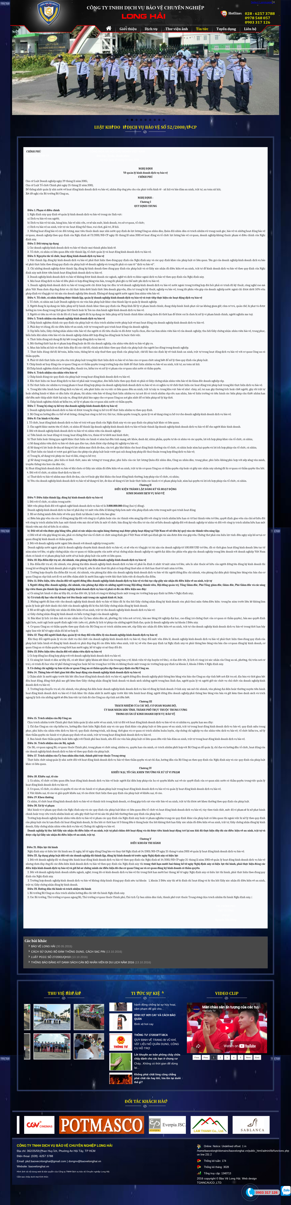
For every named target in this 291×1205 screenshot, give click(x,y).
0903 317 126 (267, 1192)
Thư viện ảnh (176, 29)
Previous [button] (28, 1028)
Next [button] (100, 1028)
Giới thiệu (128, 29)
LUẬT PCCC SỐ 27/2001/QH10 (51, 957)
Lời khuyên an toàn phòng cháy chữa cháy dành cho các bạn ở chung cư (157, 1002)
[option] (44, 1032)
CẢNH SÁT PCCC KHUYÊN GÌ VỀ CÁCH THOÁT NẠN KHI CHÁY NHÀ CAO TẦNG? (155, 1063)
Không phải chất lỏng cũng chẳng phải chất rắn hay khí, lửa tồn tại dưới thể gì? (157, 1024)
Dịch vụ (151, 29)
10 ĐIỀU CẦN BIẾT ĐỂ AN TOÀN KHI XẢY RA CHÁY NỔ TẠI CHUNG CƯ (156, 1041)
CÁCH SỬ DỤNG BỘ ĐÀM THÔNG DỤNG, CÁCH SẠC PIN (68, 951)
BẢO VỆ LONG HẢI (43, 946)
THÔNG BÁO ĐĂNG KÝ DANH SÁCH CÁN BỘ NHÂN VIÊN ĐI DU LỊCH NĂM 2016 (82, 962)
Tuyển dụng (226, 29)
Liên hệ (250, 29)
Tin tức (202, 29)
